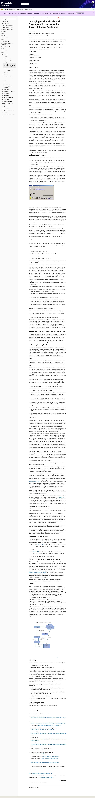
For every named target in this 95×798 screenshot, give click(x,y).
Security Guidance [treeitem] (6, 56)
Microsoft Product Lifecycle (34, 13)
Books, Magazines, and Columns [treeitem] (8, 25)
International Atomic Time (34, 481)
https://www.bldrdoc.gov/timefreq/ (38, 753)
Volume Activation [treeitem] (5, 112)
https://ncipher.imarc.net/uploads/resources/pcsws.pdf (42, 729)
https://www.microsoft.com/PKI (46, 777)
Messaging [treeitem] (4, 50)
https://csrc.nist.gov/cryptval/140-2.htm (37, 572)
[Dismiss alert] (93, 2)
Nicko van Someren (53, 768)
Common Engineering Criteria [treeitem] (7, 27)
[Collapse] (16, 17)
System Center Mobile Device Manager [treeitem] (7, 104)
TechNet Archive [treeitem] (5, 21)
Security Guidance (35, 17)
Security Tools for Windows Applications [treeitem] (9, 71)
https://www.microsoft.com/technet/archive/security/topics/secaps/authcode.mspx (48, 717)
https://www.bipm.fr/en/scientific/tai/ (50, 756)
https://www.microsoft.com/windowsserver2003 (42, 773)
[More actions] (65, 18)
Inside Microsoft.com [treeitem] (6, 41)
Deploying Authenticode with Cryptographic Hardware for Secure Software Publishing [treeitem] (9, 65)
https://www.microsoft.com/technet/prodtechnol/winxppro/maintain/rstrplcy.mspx (48, 723)
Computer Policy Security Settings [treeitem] (8, 61)
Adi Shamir (44, 768)
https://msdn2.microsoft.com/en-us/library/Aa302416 (49, 725)
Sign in (92, 9)
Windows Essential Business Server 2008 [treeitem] (8, 115)
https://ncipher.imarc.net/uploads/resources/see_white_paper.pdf (44, 762)
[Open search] (89, 10)
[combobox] (8, 19)
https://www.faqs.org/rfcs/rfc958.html (50, 758)
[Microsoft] (2, 9)
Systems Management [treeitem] (6, 108)
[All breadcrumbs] (30, 18)
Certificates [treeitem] (6, 68)
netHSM (42, 544)
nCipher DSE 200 (35, 551)
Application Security (43, 17)
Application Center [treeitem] (5, 23)
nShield (36, 544)
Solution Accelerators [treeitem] (6, 99)
